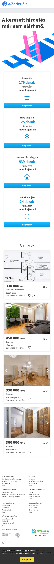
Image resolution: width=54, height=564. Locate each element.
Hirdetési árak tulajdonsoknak (11, 497)
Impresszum (6, 483)
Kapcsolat (32, 479)
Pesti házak (5, 508)
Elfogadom (27, 559)
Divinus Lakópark (34, 497)
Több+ (3, 486)
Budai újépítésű (34, 510)
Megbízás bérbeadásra (36, 481)
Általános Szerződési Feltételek (11, 479)
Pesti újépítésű (6, 510)
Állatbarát (5, 521)
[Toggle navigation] (48, 3)
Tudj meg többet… (43, 553)
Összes (31, 492)
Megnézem (27, 105)
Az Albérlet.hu (33, 483)
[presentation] (6, 266)
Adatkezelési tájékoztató (9, 481)
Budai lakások (33, 506)
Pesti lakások (6, 506)
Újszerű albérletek (7, 519)
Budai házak (33, 508)
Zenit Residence (34, 494)
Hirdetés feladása (7, 492)
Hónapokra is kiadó (8, 523)
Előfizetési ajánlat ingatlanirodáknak (13, 494)
